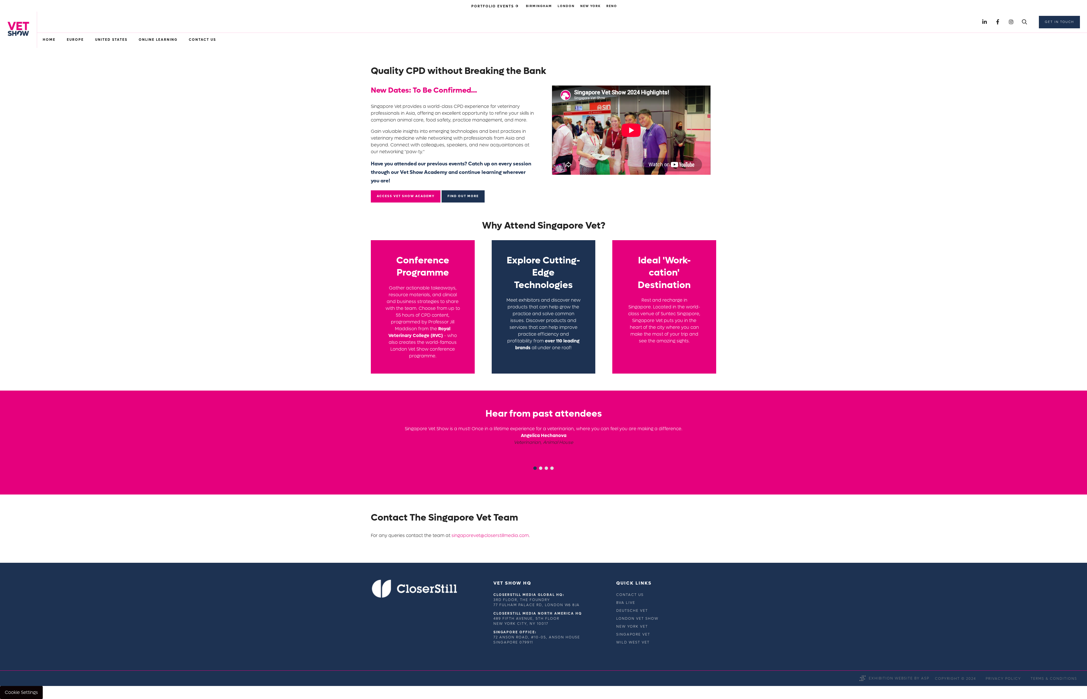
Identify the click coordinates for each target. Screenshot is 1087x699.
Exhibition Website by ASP (899, 678)
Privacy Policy (1003, 678)
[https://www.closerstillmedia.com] (414, 596)
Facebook (998, 22)
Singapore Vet (633, 634)
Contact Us (630, 595)
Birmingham (539, 6)
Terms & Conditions (1054, 678)
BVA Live (625, 602)
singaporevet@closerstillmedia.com (490, 535)
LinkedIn (984, 22)
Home (49, 39)
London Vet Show (637, 618)
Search (1024, 22)
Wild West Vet (633, 642)
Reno (611, 6)
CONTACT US (202, 39)
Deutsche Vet (632, 610)
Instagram (1011, 22)
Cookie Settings (21, 692)
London (566, 6)
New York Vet (632, 626)
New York (590, 6)
